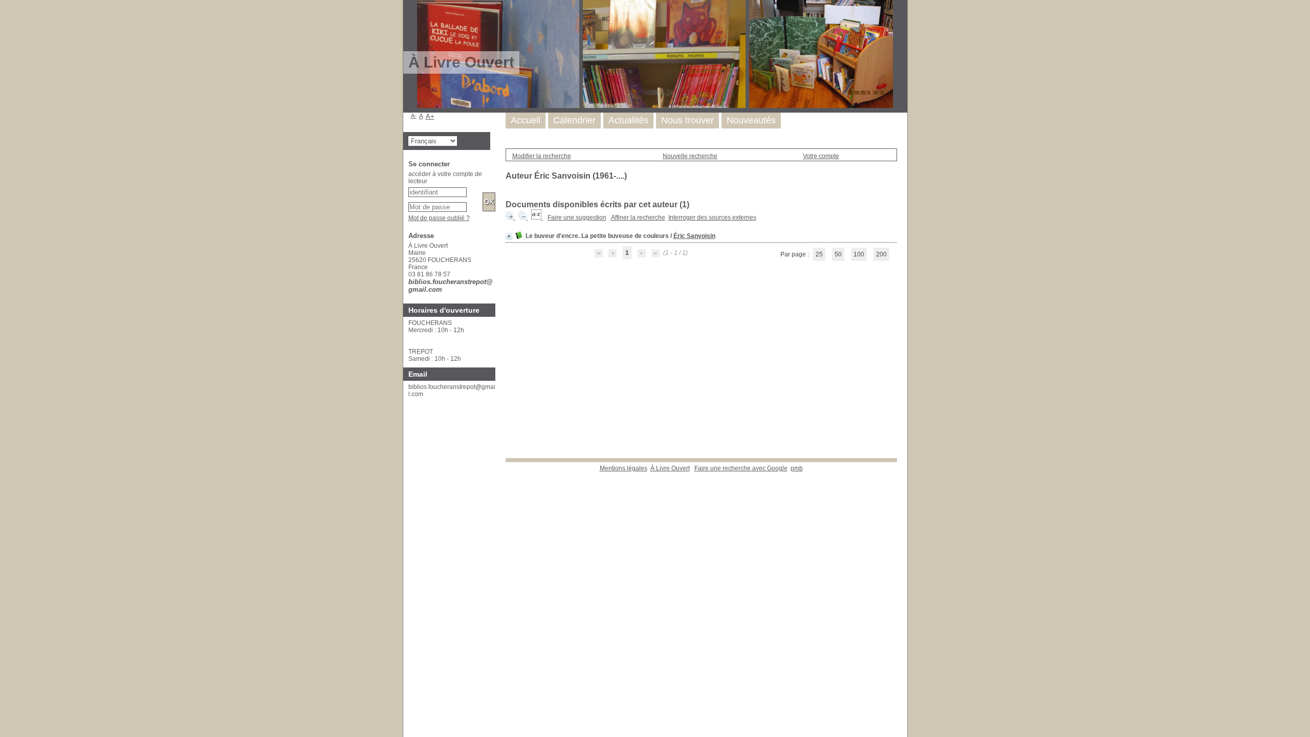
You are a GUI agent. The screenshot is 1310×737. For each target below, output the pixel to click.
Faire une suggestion (577, 217)
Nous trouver (687, 120)
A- (414, 116)
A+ (430, 116)
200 (881, 254)
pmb (797, 468)
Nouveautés (751, 120)
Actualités (628, 120)
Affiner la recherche (638, 217)
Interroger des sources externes (712, 217)
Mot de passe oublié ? (439, 218)
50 (838, 254)
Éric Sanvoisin (694, 236)
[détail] (509, 236)
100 (859, 254)
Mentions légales (623, 468)
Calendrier (574, 120)
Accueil (525, 120)
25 (819, 254)
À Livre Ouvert (670, 468)
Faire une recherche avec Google (741, 468)
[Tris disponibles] (537, 217)
